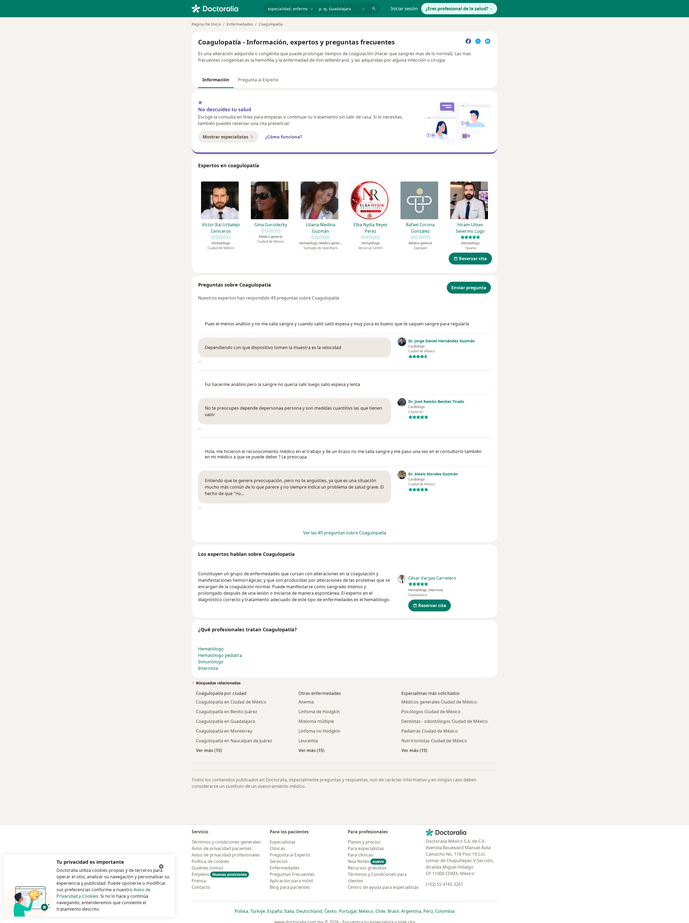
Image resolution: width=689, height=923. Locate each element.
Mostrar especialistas (225, 137)
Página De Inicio (206, 24)
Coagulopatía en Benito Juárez (226, 712)
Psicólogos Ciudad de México (430, 712)
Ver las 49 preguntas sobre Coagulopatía (344, 533)
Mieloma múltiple (316, 721)
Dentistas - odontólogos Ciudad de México (444, 721)
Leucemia (308, 741)
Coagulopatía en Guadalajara (225, 721)
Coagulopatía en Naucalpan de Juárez (234, 741)
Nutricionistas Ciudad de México (434, 741)
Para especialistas (366, 848)
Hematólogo (211, 649)
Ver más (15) (209, 750)
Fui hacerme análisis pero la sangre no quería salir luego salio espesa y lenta (282, 384)
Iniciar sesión (404, 9)
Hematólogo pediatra (220, 655)
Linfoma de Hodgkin (319, 712)
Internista (208, 668)
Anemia (306, 702)
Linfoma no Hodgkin (319, 731)
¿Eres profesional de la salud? (457, 9)
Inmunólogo (210, 662)
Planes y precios (364, 842)
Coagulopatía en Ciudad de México (231, 702)
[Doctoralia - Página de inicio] (225, 8)
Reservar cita (473, 259)
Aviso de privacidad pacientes (222, 848)
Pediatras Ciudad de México (429, 731)
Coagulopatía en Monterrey (224, 731)
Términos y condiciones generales (226, 842)
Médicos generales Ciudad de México (439, 702)
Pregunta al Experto (258, 80)
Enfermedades (240, 24)
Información (215, 80)
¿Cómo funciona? (283, 137)
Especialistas (283, 842)
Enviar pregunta (468, 288)
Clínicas (277, 848)
